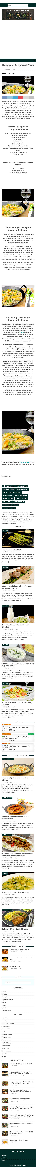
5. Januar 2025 (14, 1065)
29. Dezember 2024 (15, 1110)
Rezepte (4, 991)
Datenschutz (5, 1158)
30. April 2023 (6, 668)
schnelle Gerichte (21, 498)
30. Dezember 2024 (15, 1101)
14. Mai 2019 (6, 551)
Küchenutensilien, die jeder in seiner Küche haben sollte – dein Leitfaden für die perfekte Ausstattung (21, 1073)
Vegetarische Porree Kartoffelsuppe (16, 892)
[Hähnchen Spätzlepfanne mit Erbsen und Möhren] (18, 767)
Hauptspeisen (5, 997)
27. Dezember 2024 (15, 1126)
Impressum (4, 1155)
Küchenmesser (6, 1026)
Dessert (4, 1008)
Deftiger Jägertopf (15, 966)
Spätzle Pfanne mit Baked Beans (19, 1140)
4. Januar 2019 (6, 706)
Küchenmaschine (6, 1037)
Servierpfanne (5, 1048)
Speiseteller (5, 1053)
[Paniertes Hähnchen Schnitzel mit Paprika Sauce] (18, 806)
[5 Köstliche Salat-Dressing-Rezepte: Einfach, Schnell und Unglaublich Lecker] (5, 1100)
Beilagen (4, 1002)
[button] (34, 60)
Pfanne (22, 332)
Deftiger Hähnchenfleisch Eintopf (19, 949)
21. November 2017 (15, 951)
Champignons (10, 486)
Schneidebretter (6, 1045)
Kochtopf (4, 1031)
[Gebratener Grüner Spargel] (18, 538)
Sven (14, 69)
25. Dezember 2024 (15, 1135)
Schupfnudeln (7, 501)
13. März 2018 (6, 894)
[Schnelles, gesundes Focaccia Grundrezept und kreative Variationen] (5, 1091)
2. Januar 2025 (14, 1093)
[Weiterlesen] (5, 562)
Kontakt (3, 1160)
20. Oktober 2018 (7, 821)
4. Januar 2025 (14, 1076)
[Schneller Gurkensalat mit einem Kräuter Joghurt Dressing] (18, 653)
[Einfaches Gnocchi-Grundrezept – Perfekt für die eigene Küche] (5, 1133)
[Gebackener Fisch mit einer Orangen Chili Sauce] (5, 959)
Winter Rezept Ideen (8, 508)
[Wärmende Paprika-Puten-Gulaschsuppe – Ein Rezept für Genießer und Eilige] (5, 1108)
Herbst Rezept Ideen (21, 495)
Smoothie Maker (6, 1051)
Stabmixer (4, 1056)
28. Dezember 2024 (15, 1118)
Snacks (4, 1005)
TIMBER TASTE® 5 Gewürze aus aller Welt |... (19, 747)
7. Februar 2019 (7, 69)
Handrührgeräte (6, 1029)
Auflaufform (5, 1018)
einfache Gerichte (22, 486)
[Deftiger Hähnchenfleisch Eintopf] (5, 951)
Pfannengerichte (8, 498)
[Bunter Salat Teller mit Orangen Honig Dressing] (18, 691)
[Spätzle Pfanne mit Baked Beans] (5, 1141)
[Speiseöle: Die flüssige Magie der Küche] (5, 1065)
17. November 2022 (7, 858)
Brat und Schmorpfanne (8, 1023)
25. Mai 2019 (13, 961)
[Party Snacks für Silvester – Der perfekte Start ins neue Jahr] (5, 1125)
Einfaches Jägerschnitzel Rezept (15, 929)
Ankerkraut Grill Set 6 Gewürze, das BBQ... (19, 728)
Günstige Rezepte (15, 492)
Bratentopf (4, 1020)
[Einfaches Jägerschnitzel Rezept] (18, 918)
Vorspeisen (5, 994)
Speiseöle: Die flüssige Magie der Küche (21, 1063)
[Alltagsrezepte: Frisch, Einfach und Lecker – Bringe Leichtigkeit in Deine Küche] (5, 1083)
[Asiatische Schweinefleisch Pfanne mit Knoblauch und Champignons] (18, 843)
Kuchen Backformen (7, 1034)
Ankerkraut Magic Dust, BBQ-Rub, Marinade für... (19, 737)
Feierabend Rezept (8, 489)
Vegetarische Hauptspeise (10, 505)
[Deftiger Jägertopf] (5, 968)
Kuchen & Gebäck (6, 1010)
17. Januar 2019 (14, 968)
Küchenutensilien (6, 1040)
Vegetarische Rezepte (7, 999)
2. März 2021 (6, 931)
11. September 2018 (8, 629)
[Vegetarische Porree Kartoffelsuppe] (18, 881)
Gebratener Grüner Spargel (12, 549)
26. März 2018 (6, 590)
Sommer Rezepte (19, 501)
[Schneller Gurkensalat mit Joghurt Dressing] (18, 614)
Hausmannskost (7, 495)
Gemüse (5, 492)
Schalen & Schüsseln (7, 1042)
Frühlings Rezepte (22, 489)
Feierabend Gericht (26, 462)
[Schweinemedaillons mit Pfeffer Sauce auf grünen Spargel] (18, 575)
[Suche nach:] (18, 5)
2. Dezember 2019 (7, 782)
